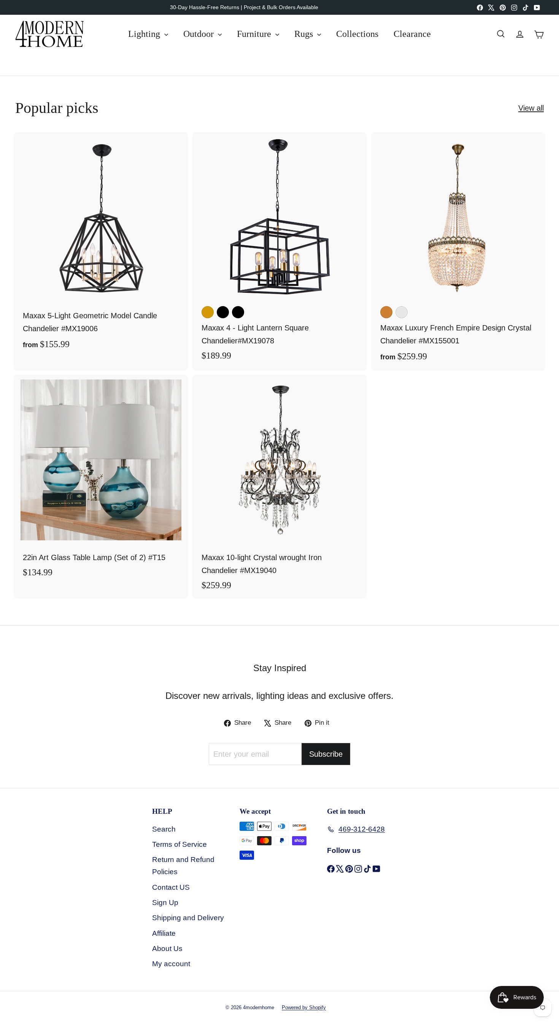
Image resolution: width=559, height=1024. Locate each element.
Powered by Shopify (304, 1007)
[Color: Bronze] (386, 312)
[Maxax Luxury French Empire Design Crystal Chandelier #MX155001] (458, 251)
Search (164, 829)
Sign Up (165, 903)
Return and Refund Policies (183, 866)
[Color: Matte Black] (238, 312)
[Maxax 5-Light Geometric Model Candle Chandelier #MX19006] (100, 245)
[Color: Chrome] (401, 312)
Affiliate (164, 933)
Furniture (255, 34)
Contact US (171, 887)
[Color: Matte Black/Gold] (223, 312)
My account (171, 964)
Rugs (304, 34)
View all (531, 108)
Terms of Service (179, 844)
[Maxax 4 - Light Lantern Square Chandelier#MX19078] (279, 250)
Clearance (412, 34)
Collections (357, 34)
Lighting (145, 34)
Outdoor (199, 34)
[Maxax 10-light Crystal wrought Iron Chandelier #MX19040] (279, 487)
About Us (167, 949)
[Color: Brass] (208, 312)
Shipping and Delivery (188, 918)
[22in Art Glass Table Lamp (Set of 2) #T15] (100, 480)
